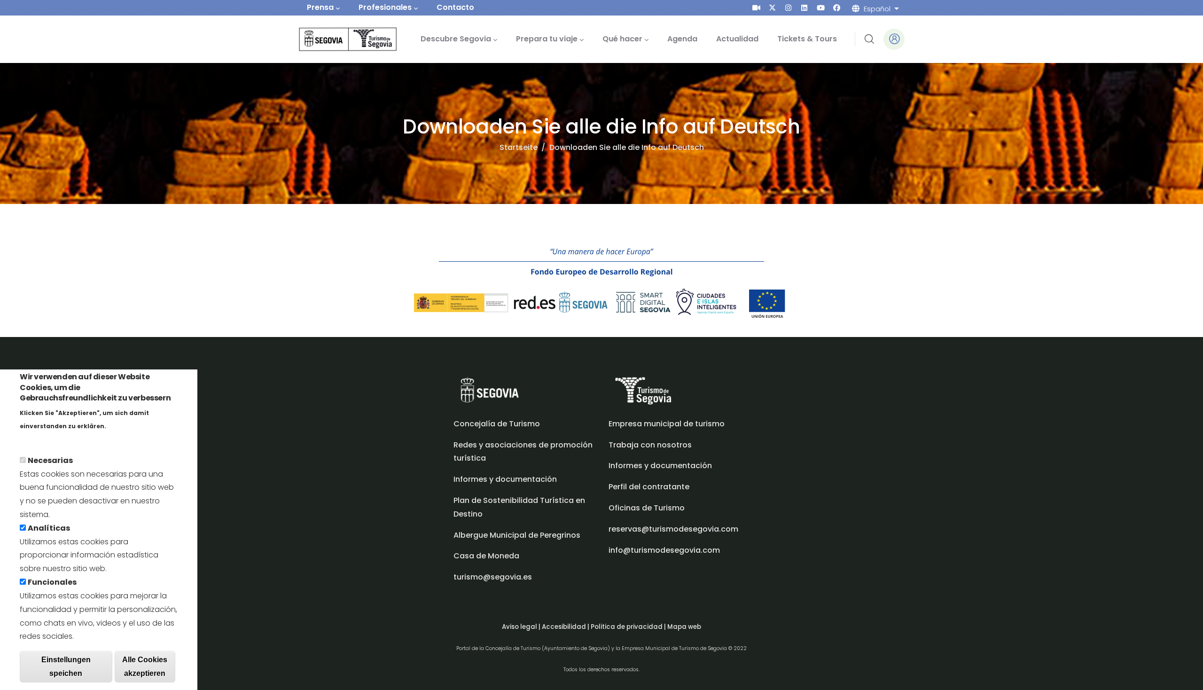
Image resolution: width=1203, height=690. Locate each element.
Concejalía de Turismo (496, 423)
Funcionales (52, 581)
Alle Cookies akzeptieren (144, 666)
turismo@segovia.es (492, 577)
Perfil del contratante (649, 486)
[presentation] (756, 8)
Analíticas (49, 527)
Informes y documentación (660, 465)
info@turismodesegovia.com (664, 550)
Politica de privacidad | (629, 626)
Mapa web (684, 626)
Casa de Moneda (486, 555)
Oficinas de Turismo (647, 507)
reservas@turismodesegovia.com (673, 529)
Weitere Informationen (63, 438)
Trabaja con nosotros (650, 444)
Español (877, 9)
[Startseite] (334, 39)
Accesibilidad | (566, 626)
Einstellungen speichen (66, 666)
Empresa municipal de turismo (667, 423)
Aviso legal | (522, 626)
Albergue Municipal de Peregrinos (516, 535)
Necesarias (50, 460)
